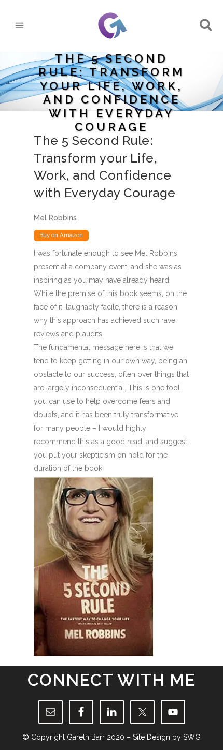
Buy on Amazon (61, 235)
